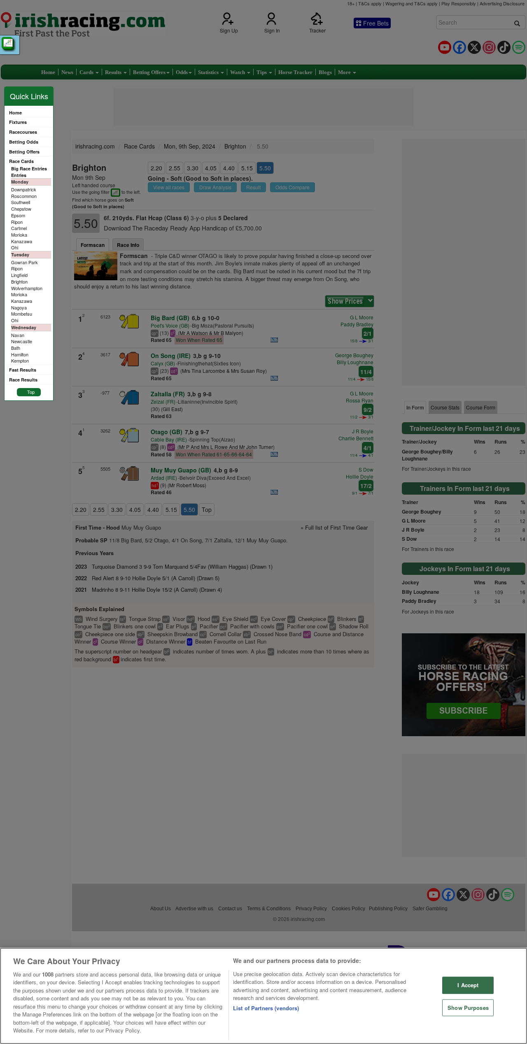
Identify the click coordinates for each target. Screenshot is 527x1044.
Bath (15, 347)
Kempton (20, 360)
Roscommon (24, 196)
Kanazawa (21, 241)
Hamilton (19, 354)
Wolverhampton (26, 288)
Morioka (19, 234)
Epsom (18, 215)
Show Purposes (468, 1007)
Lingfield (19, 275)
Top (31, 391)
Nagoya (19, 307)
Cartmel (19, 228)
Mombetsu (21, 313)
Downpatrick (23, 189)
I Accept (467, 985)
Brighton (19, 281)
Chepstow (21, 208)
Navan (17, 335)
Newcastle (21, 341)
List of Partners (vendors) (266, 1008)
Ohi (14, 247)
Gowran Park (24, 262)
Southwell (20, 202)
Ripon (17, 222)
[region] (263, 996)
